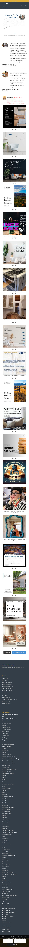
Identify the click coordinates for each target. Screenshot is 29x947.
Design (4, 775)
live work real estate (7, 830)
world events (5, 929)
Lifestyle (4, 828)
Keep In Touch (6, 703)
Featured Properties (7, 784)
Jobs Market (5, 826)
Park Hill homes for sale (8, 855)
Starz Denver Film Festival (9, 895)
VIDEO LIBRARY (6, 697)
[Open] (14, 116)
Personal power (6, 859)
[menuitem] (21, 5)
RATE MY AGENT (7, 691)
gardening (5, 805)
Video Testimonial (7, 923)
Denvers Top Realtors (8, 773)
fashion (4, 782)
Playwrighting (6, 864)
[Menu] (25, 5)
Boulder (4, 725)
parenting (5, 851)
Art (3, 716)
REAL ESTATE (6, 701)
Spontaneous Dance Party (9, 699)
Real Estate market (7, 872)
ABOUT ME (5, 678)
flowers (4, 790)
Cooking (4, 738)
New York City (6, 849)
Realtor (4, 876)
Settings (15, 944)
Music (3, 843)
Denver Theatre (6, 771)
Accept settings (8, 940)
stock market (5, 897)
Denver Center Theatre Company (11, 759)
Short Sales (5, 887)
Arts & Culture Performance (10, 719)
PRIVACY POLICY (7, 689)
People (4, 857)
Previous (5, 25)
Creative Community (8, 744)
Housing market (6, 811)
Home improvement (8, 807)
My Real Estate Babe (8, 686)
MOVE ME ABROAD (7, 684)
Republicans (5, 881)
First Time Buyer (6, 788)
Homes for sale (6, 809)
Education (5, 777)
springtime (5, 893)
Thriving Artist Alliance (8, 908)
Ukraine (4, 920)
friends (4, 801)
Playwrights (5, 866)
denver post (5, 767)
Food (3, 792)
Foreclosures (5, 798)
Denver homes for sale (8, 763)
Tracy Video (5, 914)
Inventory (5, 822)
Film (3, 786)
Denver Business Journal (9, 756)
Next (23, 25)
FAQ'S (3, 780)
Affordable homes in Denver (10, 714)
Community (5, 735)
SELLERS (4, 693)
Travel (4, 918)
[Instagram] (24, 126)
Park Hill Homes (6, 853)
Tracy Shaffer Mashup (8, 912)
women (4, 925)
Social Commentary (7, 889)
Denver (4, 752)
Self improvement (7, 883)
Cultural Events (6, 746)
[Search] (21, 5)
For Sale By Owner (7, 796)
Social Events (6, 891)
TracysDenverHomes (8, 916)
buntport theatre (7, 729)
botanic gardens (6, 723)
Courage (4, 742)
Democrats (5, 750)
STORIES (4, 695)
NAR (3, 847)
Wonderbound (6, 927)
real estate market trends (9, 874)
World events (6, 931)
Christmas (5, 733)
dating (4, 748)
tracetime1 (14, 106)
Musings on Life (6, 845)
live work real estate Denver (10, 832)
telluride (4, 902)
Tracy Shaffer (6, 910)
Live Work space (6, 834)
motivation (5, 841)
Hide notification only (20, 940)
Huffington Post (6, 813)
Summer (4, 899)
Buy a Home (5, 731)
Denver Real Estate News (9, 769)
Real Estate (5, 870)
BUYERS (4, 680)
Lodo (3, 836)
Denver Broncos (6, 754)
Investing (4, 824)
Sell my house (6, 885)
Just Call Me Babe (7, 682)
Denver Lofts (6, 765)
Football (4, 794)
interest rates (6, 820)
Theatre (4, 906)
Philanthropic (6, 862)
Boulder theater (6, 727)
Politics (4, 868)
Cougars (4, 740)
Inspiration (5, 815)
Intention (5, 817)
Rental (4, 878)
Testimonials (5, 904)
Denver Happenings (7, 761)
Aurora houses (6, 721)
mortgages (5, 838)
